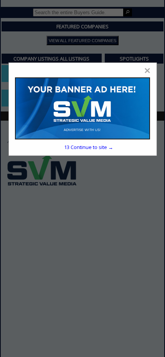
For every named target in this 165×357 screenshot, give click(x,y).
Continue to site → (88, 147)
